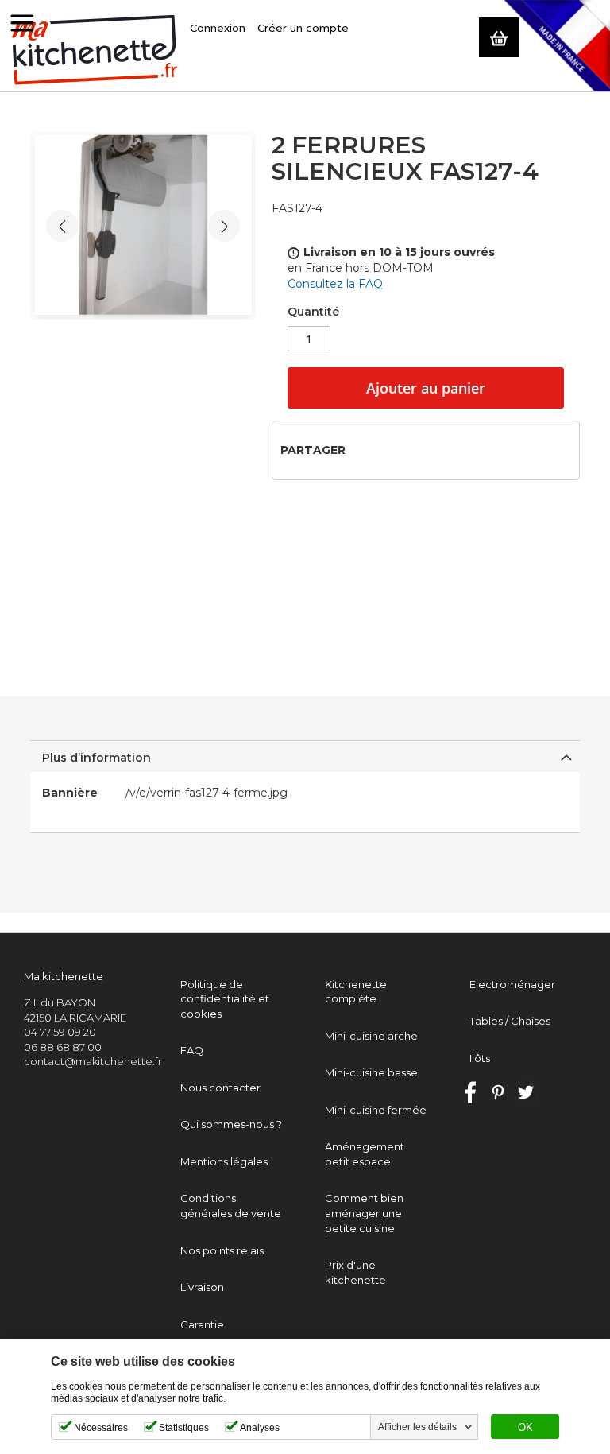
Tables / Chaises (509, 1020)
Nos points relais (222, 1250)
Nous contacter (220, 1087)
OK (525, 1427)
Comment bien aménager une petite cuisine (364, 1213)
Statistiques (184, 1427)
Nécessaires (101, 1427)
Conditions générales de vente (230, 1205)
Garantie (202, 1324)
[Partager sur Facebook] (362, 449)
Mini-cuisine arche (371, 1035)
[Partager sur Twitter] (388, 449)
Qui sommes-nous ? (231, 1124)
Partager (313, 450)
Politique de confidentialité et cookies (224, 999)
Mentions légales (224, 1161)
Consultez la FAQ (335, 284)
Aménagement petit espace (364, 1154)
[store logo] (95, 50)
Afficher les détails (417, 1427)
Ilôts (479, 1058)
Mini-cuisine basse (371, 1072)
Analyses (260, 1427)
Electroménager (512, 984)
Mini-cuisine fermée (376, 1109)
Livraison (202, 1287)
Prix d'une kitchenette (355, 1272)
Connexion (217, 27)
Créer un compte (303, 27)
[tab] (304, 756)
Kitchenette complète (356, 992)
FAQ (191, 1050)
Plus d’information (96, 757)
